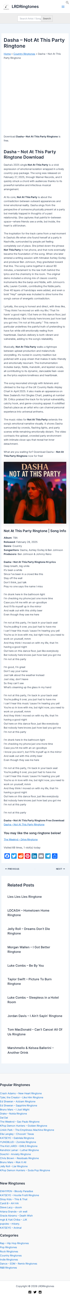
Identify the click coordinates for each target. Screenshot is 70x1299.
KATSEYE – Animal (10, 1227)
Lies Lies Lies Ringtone (24, 896)
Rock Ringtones (9, 1251)
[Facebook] (29, 1292)
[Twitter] (35, 1292)
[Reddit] (40, 1292)
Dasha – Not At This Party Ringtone (24, 824)
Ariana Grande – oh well (13, 1211)
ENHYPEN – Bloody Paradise (16, 1191)
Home (7, 53)
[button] (67, 3)
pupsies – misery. (10, 1223)
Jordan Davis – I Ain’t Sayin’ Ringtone (34, 1016)
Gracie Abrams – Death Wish (16, 1215)
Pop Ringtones (8, 1247)
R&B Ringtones (8, 1267)
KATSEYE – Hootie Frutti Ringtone (19, 1195)
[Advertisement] (35, 98)
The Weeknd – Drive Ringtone (21, 839)
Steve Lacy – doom (11, 1207)
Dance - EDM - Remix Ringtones (18, 1263)
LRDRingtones (25, 6)
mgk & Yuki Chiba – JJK (13, 1219)
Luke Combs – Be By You (25, 965)
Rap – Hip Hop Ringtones (14, 1243)
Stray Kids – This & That (13, 1199)
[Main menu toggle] (63, 6)
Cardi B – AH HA (9, 1203)
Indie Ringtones (9, 1259)
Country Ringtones (24, 53)
